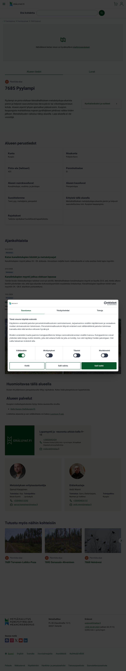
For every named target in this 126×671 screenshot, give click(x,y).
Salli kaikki (99, 366)
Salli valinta (63, 366)
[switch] (49, 355)
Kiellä (27, 366)
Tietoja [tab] (100, 310)
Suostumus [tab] (26, 310)
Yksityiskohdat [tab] (63, 310)
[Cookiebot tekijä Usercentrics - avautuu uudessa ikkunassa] (106, 303)
